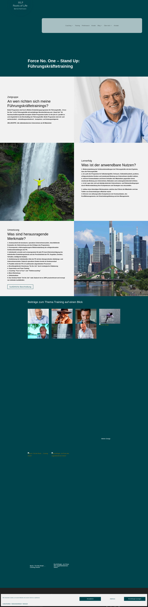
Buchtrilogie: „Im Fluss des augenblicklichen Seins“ (61, 565)
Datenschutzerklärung (16, 603)
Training (77, 25)
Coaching (68, 25)
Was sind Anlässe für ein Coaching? (86, 320)
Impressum (25, 603)
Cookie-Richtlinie (7, 603)
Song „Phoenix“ (59, 321)
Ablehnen (112, 599)
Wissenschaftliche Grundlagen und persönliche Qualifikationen (36, 319)
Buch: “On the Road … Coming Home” (37, 566)
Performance (86, 25)
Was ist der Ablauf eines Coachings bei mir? (62, 335)
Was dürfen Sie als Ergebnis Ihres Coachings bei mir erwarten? (107, 319)
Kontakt (116, 25)
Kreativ (93, 25)
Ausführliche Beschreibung (20, 287)
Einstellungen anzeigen (134, 599)
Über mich (107, 25)
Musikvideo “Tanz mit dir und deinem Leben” (86, 335)
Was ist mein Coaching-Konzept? (38, 335)
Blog (99, 25)
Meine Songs (105, 439)
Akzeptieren (90, 599)
